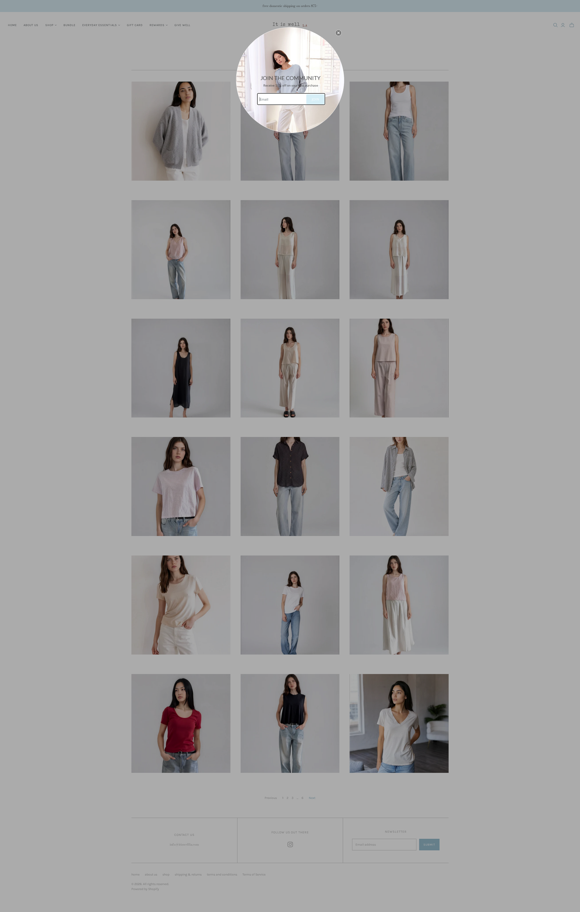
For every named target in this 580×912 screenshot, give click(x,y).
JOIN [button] (315, 99)
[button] (338, 33)
